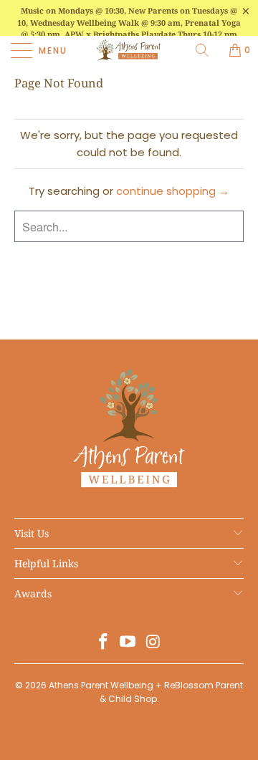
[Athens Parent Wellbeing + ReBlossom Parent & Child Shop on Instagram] (153, 643)
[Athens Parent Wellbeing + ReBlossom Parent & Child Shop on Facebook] (103, 643)
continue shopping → (172, 190)
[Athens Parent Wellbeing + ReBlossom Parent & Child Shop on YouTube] (128, 643)
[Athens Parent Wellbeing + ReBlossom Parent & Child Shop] (129, 50)
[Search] (207, 50)
